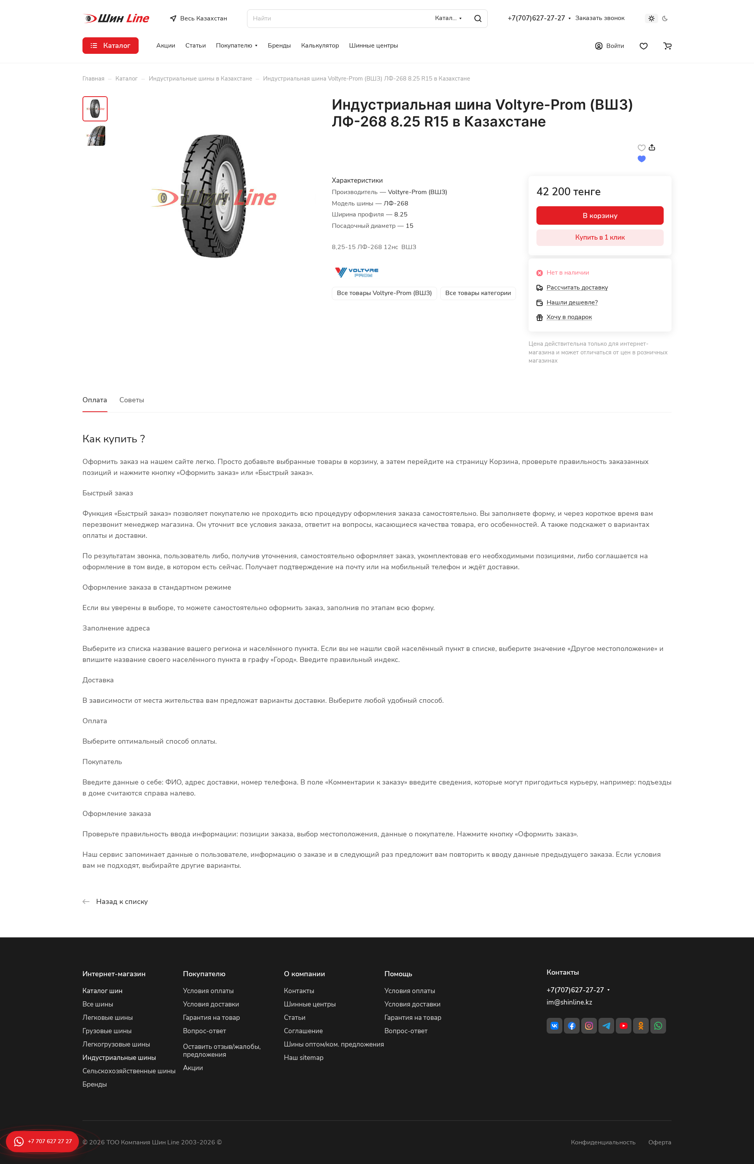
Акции (193, 1067)
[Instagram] (589, 1026)
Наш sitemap (304, 1057)
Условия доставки (211, 1004)
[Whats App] (658, 1026)
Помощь (398, 974)
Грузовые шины (107, 1031)
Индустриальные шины (119, 1057)
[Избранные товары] (644, 45)
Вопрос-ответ (204, 1031)
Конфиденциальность (603, 1142)
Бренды (94, 1084)
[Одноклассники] (641, 1026)
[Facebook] (572, 1026)
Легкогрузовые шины (116, 1044)
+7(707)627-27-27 (536, 18)
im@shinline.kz (569, 1002)
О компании (304, 974)
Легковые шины (107, 1017)
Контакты (299, 990)
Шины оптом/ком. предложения (334, 1044)
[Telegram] (606, 1026)
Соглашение (303, 1031)
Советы (131, 400)
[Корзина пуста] (667, 45)
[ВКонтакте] (554, 1026)
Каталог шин (102, 990)
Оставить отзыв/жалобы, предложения (222, 1051)
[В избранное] (641, 147)
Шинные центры (310, 1004)
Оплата (94, 400)
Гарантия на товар (211, 1017)
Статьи (295, 1017)
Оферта (660, 1142)
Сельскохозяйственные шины (129, 1071)
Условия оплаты (208, 990)
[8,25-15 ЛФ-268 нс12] (214, 198)
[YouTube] (623, 1026)
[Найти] (478, 18)
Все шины (97, 1004)
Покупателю (204, 974)
